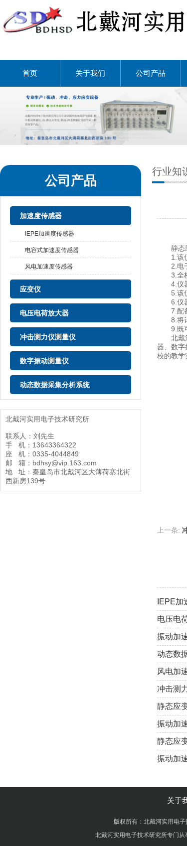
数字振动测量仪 (44, 361)
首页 (29, 73)
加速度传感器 (41, 216)
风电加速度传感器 (49, 266)
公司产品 (151, 73)
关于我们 (90, 73)
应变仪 (30, 289)
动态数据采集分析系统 (55, 385)
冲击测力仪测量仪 (48, 337)
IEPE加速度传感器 (49, 233)
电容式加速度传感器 (52, 250)
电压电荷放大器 (44, 313)
